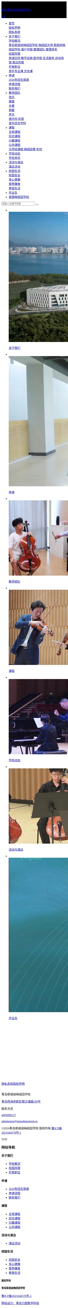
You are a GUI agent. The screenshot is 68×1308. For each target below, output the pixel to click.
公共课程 (14, 144)
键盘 (12, 101)
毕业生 (13, 192)
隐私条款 (14, 32)
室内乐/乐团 (16, 118)
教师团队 (14, 92)
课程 (12, 127)
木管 (12, 105)
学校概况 (14, 40)
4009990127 (8, 1115)
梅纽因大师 (46, 45)
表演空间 (15, 58)
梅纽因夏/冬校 (33, 149)
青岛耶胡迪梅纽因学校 (23, 45)
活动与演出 (16, 162)
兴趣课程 (14, 140)
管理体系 (51, 49)
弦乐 (12, 97)
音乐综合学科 (17, 123)
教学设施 (27, 58)
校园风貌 (14, 53)
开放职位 (14, 66)
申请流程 (14, 84)
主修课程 (14, 131)
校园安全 (14, 175)
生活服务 (49, 58)
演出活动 (14, 166)
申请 (12, 75)
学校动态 (14, 153)
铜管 (12, 110)
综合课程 (14, 136)
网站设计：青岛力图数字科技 (20, 1303)
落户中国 (27, 49)
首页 (12, 23)
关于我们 (14, 36)
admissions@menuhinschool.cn (19, 1121)
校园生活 (14, 171)
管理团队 (39, 49)
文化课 (28, 71)
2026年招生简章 (19, 79)
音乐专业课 (16, 71)
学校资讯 (14, 157)
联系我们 (14, 88)
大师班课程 (16, 149)
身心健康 (14, 179)
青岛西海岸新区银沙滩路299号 (21, 1101)
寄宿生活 (14, 188)
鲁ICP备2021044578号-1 (16, 1296)
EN (3, 16)
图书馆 (38, 58)
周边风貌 (18, 62)
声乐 (12, 114)
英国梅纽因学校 (19, 197)
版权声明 (14, 27)
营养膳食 (14, 184)
